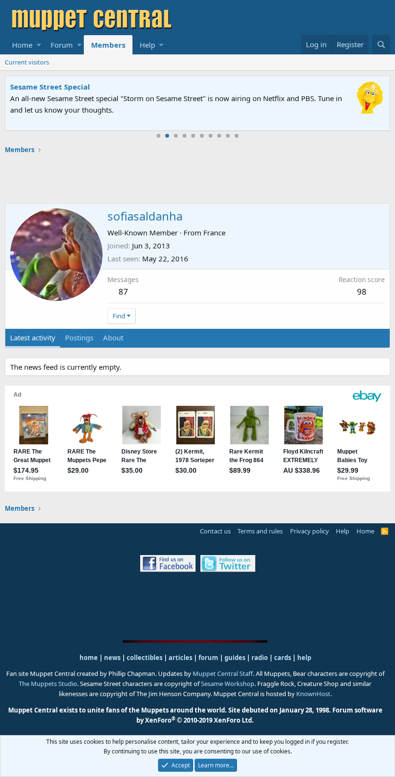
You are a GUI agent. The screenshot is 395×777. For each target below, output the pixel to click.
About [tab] (113, 337)
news (112, 657)
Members (108, 45)
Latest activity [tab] (32, 337)
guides (234, 657)
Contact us (215, 531)
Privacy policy (309, 531)
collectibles (144, 657)
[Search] (381, 44)
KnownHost (313, 693)
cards (282, 657)
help (304, 657)
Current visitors (27, 62)
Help (147, 45)
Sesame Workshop (227, 683)
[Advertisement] (197, 178)
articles (181, 657)
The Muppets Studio (48, 683)
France (214, 232)
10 (236, 136)
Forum (62, 45)
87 (123, 291)
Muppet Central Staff (223, 673)
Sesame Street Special (50, 86)
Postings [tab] (79, 337)
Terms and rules (260, 531)
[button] (38, 44)
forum (208, 657)
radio (259, 657)
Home (22, 45)
